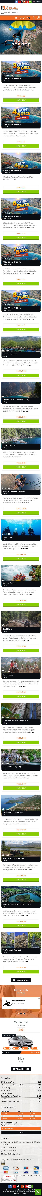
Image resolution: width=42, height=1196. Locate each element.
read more (30, 90)
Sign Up (21, 1132)
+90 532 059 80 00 (9, 1147)
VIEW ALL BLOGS (22, 1069)
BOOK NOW (21, 100)
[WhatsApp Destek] (38, 1192)
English (37, 2)
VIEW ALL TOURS (22, 980)
